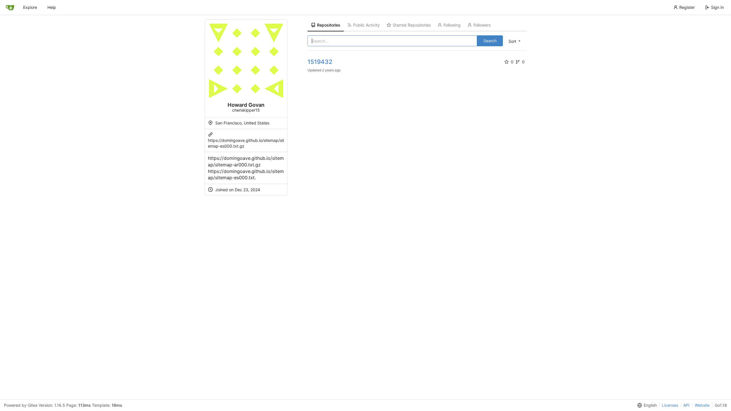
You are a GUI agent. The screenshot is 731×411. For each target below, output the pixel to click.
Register (687, 7)
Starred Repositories (412, 25)
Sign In (717, 7)
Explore (30, 7)
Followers (482, 25)
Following (452, 25)
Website (702, 405)
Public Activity (366, 25)
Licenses (670, 405)
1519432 (320, 61)
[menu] (515, 41)
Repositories (328, 25)
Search (490, 40)
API (686, 405)
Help (51, 7)
